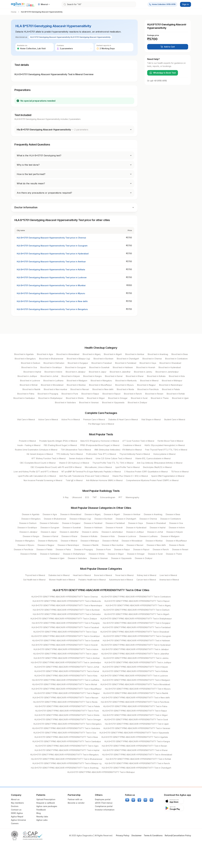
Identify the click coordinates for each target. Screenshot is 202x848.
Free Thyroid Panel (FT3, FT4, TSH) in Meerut (166, 449)
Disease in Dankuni (27, 523)
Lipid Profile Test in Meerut (127, 467)
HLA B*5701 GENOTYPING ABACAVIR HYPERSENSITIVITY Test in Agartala (134, 737)
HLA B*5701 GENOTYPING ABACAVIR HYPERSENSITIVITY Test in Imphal (67, 750)
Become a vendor (76, 803)
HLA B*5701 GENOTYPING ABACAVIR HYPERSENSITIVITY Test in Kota (65, 675)
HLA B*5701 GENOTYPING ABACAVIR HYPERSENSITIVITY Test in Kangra (137, 741)
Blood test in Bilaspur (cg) (78, 358)
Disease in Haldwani (93, 527)
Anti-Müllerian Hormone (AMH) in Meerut (104, 480)
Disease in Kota (108, 536)
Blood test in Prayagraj (48, 394)
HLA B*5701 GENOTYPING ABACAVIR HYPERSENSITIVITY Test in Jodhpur (138, 662)
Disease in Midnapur (90, 541)
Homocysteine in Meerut (164, 454)
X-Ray (66, 497)
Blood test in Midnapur (172, 380)
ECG (87, 497)
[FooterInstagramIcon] (133, 800)
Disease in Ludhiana (148, 536)
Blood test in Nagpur (146, 385)
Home (13, 12)
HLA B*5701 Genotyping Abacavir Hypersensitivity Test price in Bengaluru (52, 309)
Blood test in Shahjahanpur (50, 398)
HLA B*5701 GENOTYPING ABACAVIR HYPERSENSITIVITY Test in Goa (64, 732)
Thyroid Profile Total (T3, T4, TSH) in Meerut (112, 463)
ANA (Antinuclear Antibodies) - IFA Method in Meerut (118, 449)
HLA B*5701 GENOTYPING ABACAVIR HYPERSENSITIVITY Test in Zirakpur (64, 618)
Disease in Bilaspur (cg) (80, 519)
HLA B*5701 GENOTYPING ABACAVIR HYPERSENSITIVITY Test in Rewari (134, 746)
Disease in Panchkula (23, 549)
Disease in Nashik (91, 545)
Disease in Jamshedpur (112, 532)
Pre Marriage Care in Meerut (101, 424)
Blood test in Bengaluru (25, 358)
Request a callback (45, 803)
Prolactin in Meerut (27, 441)
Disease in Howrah (114, 527)
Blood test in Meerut (149, 380)
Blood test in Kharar (135, 376)
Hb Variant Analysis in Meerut (40, 454)
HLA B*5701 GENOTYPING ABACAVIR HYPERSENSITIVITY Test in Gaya (65, 632)
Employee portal (102, 799)
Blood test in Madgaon (77, 380)
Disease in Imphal (157, 527)
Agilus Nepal (17, 816)
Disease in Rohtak (28, 554)
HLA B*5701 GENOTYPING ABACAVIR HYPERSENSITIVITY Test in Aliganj (138, 605)
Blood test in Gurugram (75, 367)
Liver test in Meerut (168, 575)
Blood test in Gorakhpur (51, 367)
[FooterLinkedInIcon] (145, 800)
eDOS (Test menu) (103, 803)
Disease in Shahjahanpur (74, 554)
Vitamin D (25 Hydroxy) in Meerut (74, 463)
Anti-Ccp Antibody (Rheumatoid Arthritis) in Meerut (159, 463)
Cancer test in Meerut (146, 579)
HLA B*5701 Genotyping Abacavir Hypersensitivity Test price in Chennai (51, 238)
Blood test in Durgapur (78, 363)
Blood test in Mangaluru (101, 380)
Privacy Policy (122, 835)
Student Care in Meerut (174, 419)
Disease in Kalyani (174, 532)
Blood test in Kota (177, 376)
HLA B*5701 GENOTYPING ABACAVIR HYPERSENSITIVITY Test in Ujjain (137, 724)
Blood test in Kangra (92, 376)
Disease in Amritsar (131, 514)
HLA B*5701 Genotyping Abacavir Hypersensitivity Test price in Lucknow (52, 277)
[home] (22, 4)
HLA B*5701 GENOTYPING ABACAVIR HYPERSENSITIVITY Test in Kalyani (135, 667)
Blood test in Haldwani (123, 367)
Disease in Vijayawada (121, 558)
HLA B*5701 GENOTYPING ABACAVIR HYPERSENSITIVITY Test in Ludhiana (65, 680)
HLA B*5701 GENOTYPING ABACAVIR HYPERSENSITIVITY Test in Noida (65, 702)
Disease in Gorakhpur (27, 527)
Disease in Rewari (180, 549)
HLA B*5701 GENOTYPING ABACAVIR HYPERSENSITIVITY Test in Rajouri (137, 601)
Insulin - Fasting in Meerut (28, 445)
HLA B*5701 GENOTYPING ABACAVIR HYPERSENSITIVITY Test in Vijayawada (134, 732)
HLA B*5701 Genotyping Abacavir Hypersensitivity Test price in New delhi (52, 301)
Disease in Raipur (122, 549)
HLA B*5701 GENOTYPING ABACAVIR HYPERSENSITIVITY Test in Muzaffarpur (67, 689)
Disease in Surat (155, 554)
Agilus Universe (18, 820)
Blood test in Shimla (75, 398)
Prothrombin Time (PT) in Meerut (101, 454)
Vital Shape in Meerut (151, 419)
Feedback (41, 810)
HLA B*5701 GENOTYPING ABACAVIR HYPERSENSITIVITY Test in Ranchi (137, 763)
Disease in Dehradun (49, 523)
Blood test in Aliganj (91, 354)
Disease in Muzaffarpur (176, 541)
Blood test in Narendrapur (170, 385)
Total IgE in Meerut (74, 480)
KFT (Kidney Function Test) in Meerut (49, 458)
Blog (38, 813)
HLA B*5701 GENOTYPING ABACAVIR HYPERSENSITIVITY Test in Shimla (67, 715)
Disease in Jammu (90, 532)
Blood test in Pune (70, 394)
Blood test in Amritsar (134, 354)
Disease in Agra (50, 514)
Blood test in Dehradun (54, 363)
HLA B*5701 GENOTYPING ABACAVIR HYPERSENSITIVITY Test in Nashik (135, 693)
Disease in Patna (63, 549)
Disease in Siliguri (116, 554)
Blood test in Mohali (29, 385)
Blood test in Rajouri (112, 394)
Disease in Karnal (50, 536)
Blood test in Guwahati (99, 367)
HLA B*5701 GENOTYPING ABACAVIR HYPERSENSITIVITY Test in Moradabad (135, 684)
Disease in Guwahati (72, 527)
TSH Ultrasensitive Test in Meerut (76, 449)
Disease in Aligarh (112, 514)
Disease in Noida (176, 545)
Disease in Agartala (30, 514)
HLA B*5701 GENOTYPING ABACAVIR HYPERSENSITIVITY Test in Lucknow (134, 675)
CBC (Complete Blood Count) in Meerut (38, 463)
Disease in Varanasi (99, 558)
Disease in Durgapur (71, 523)
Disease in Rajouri (141, 549)
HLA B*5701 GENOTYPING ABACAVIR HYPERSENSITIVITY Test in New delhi (136, 697)
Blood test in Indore (53, 372)
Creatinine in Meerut (132, 445)
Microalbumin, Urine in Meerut (98, 467)
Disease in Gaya (135, 523)
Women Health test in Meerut (62, 579)
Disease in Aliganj (92, 514)
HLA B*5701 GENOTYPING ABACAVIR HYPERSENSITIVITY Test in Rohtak (138, 759)
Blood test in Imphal (32, 372)
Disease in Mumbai (154, 541)
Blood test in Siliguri (96, 398)
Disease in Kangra (31, 536)
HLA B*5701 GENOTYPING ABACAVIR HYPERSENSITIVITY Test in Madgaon (136, 680)
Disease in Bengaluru (31, 519)
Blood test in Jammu (143, 372)
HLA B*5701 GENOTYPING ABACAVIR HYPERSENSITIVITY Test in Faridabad (136, 627)
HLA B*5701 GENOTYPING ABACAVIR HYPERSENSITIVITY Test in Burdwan (66, 610)
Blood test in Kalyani (71, 376)
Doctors (14, 806)
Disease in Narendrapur (68, 545)
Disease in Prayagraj (83, 549)
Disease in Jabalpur (28, 532)
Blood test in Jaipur (97, 372)
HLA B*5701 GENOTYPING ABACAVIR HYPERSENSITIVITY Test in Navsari (65, 697)
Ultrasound (77, 497)
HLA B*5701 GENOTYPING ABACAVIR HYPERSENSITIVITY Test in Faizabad (65, 627)
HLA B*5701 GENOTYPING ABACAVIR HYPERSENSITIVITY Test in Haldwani (136, 640)
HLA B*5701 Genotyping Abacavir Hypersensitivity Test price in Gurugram (52, 245)
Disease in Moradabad (132, 541)
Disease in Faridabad (115, 523)
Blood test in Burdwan (103, 358)
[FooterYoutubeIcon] (127, 800)
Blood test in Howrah (145, 367)
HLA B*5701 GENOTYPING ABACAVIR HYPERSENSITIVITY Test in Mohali (64, 684)
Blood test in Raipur (90, 394)
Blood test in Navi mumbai (55, 389)
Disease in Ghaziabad (156, 523)
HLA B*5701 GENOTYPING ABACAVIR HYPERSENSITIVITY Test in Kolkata (135, 671)
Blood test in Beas (179, 354)
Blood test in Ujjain (180, 398)
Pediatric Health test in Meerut (92, 579)
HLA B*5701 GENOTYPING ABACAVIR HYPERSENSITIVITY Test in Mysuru (138, 689)
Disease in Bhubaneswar (55, 519)
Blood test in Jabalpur (75, 372)
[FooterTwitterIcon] (151, 800)
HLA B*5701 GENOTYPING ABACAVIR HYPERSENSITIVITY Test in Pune (67, 711)
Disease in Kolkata (89, 536)
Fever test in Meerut (124, 575)
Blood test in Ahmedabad (67, 354)
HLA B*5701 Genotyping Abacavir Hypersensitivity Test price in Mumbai (51, 285)
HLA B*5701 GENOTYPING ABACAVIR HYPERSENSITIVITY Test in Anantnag (64, 768)
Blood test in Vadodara (65, 402)
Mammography (132, 497)
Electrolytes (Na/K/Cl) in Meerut (157, 467)
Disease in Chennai (148, 519)
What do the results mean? (31, 183)
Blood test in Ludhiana (53, 380)
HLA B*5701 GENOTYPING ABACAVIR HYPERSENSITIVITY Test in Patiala (67, 706)
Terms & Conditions (153, 835)
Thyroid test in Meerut (35, 575)
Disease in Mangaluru (25, 541)
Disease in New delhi (156, 545)
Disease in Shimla (96, 554)
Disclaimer (137, 835)
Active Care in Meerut (48, 419)
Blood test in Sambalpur (24, 398)
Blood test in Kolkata (156, 376)
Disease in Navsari (135, 545)
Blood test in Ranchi (133, 394)
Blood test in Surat (139, 398)
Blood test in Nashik (31, 389)
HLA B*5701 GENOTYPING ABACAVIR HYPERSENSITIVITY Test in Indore (66, 649)
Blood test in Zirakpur (137, 402)
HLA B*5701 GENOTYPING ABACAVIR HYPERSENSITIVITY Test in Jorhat (66, 667)
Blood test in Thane (160, 398)
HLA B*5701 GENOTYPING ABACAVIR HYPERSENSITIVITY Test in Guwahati (65, 640)
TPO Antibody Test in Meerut (69, 454)
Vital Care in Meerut (26, 419)
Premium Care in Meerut (94, 419)
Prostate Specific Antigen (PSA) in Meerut (58, 441)
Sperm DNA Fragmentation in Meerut (167, 476)
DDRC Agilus (17, 813)
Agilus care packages (46, 806)
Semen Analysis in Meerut (80, 458)
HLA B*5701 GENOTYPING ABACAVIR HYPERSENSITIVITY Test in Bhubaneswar (66, 759)
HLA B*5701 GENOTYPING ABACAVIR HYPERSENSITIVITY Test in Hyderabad (135, 645)
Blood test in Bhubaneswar (51, 358)
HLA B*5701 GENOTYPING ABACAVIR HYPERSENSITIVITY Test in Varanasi (136, 728)
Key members (17, 803)
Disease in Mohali (110, 541)
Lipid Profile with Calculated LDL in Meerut (37, 476)
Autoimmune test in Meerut (121, 579)
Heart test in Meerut (82, 575)
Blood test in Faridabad (125, 363)
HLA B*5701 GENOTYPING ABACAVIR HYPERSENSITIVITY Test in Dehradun (67, 614)
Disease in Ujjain (57, 558)
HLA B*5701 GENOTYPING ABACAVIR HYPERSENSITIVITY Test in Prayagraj (65, 623)
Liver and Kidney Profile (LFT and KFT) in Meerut (36, 471)
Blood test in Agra (45, 354)
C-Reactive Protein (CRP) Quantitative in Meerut (146, 471)
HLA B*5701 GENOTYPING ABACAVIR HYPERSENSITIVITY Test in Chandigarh (136, 768)
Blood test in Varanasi (89, 402)
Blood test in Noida (125, 389)
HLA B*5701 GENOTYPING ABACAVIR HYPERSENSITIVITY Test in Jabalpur (135, 649)
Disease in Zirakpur (143, 558)
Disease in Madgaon (170, 536)
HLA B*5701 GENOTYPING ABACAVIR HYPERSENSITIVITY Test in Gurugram (137, 636)
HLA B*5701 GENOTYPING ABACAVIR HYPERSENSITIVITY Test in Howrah (65, 645)
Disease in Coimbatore (170, 519)
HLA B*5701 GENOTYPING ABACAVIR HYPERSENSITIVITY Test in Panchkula (135, 702)
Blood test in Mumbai (76, 385)
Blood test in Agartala (24, 354)
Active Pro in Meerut (70, 419)
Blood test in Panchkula (148, 389)
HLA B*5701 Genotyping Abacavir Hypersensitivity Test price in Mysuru (51, 293)
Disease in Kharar (69, 536)
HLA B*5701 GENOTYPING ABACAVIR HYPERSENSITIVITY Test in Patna (135, 706)
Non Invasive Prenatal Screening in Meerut (43, 480)
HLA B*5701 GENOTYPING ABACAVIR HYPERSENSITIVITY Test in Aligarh (136, 614)
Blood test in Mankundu (126, 380)
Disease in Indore (177, 527)
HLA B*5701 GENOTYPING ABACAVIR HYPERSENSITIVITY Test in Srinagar (67, 719)
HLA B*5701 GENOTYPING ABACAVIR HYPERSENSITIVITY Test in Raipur (134, 711)
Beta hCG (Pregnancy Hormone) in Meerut (100, 441)
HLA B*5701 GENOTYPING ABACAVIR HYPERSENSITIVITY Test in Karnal (66, 671)
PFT (120, 497)
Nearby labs (42, 816)
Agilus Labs (42, 820)
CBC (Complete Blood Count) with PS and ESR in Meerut (56, 467)
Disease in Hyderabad (136, 527)
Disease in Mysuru (26, 545)
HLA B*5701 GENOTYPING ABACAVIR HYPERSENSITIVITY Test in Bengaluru (67, 724)
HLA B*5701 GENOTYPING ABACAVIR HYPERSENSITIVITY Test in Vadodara (66, 728)
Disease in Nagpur (46, 545)
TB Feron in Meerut (180, 471)
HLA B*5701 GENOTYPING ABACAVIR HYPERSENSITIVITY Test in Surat (136, 719)
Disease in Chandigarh (126, 519)
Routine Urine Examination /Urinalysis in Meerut (36, 449)
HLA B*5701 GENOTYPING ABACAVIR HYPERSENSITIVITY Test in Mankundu (67, 601)
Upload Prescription (45, 799)
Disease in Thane (174, 554)
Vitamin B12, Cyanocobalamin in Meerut (153, 458)
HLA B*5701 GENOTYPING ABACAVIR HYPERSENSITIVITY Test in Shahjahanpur (136, 618)
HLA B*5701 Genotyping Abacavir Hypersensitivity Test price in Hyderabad (52, 253)
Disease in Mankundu (47, 541)
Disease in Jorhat (155, 532)
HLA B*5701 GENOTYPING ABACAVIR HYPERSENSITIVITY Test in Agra (66, 746)
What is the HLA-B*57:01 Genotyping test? (39, 155)
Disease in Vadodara (77, 558)
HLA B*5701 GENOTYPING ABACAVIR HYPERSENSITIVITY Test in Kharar (135, 750)
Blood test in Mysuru (124, 385)
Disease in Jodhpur (135, 532)
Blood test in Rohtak (176, 394)
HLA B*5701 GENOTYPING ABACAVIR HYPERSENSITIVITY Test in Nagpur (67, 693)
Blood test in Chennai (152, 358)
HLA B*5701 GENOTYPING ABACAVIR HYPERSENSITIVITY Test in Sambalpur (66, 741)
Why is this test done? (28, 164)
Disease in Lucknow (127, 536)
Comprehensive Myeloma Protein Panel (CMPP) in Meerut (152, 480)
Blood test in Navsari (79, 389)
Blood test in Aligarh (113, 354)
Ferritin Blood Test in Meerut (170, 441)
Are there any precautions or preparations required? (44, 192)
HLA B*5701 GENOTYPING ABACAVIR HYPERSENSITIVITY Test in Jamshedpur (66, 662)
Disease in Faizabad (93, 523)
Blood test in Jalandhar (120, 372)
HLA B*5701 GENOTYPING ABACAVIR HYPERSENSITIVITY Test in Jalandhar (135, 653)
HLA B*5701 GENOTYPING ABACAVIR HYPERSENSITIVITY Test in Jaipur (65, 653)
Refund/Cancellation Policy (178, 835)
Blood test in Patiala (171, 389)
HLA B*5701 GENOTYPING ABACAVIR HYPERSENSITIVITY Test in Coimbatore (136, 596)
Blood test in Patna (25, 394)
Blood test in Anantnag (158, 354)
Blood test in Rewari (154, 394)
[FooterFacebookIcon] (139, 800)
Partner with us (75, 799)
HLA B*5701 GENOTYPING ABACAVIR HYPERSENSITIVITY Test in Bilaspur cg (66, 763)
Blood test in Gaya (148, 363)
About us (15, 799)
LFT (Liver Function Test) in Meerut (138, 441)
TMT (94, 497)
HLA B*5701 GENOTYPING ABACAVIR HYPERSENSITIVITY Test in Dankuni (136, 610)
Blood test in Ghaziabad (170, 363)
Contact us (16, 810)
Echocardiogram (107, 497)
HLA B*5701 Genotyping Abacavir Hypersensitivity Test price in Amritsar (51, 261)
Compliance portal (104, 806)
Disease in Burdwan (103, 519)
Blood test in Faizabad (102, 363)
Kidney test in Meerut (146, 575)
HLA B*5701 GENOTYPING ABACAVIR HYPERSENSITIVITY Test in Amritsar (67, 658)
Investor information (104, 810)
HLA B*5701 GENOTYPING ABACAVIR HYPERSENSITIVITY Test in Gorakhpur (65, 636)
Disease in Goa (176, 523)
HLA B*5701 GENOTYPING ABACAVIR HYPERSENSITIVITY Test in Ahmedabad (137, 754)
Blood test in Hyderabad (170, 367)
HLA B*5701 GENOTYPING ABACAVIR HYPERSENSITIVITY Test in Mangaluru (64, 754)
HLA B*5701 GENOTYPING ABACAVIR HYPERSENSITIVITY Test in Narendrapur (67, 605)
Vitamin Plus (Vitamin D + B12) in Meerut (130, 476)
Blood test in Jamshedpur (167, 372)
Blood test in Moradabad (52, 385)
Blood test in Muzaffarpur (100, 385)
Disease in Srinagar (136, 554)
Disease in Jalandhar (69, 532)
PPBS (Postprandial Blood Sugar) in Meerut (99, 445)
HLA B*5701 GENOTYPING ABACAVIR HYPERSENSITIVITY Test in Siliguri (135, 715)
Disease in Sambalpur (50, 554)
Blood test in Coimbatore (176, 358)
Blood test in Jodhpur (27, 376)
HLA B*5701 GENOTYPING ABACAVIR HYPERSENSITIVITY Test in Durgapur (136, 623)
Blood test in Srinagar (118, 398)
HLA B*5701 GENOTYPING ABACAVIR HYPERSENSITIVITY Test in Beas (66, 737)
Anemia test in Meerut (169, 579)
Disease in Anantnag (153, 514)
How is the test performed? (31, 174)
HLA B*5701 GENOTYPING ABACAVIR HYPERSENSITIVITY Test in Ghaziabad (134, 632)
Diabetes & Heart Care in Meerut (123, 419)
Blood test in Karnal (113, 376)
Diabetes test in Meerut (59, 575)
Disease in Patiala (44, 549)
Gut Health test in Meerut (34, 579)
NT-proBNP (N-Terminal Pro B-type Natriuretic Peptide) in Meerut (91, 471)
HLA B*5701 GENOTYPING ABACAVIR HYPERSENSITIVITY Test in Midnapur (101, 772)
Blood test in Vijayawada (113, 402)
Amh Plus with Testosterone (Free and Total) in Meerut (84, 476)
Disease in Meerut (69, 541)
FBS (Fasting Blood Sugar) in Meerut (60, 445)
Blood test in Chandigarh (128, 358)
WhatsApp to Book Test (164, 73)
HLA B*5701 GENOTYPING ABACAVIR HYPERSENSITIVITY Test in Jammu (135, 658)
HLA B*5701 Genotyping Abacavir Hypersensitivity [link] (42, 12)
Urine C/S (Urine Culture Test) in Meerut (114, 458)
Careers (15, 823)
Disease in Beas (173, 514)
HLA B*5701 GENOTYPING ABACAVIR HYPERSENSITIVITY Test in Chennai (64, 596)
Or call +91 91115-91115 (157, 81)
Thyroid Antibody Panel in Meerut (134, 454)
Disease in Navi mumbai (112, 545)
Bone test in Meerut (103, 575)
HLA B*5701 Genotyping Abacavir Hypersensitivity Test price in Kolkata (51, 269)
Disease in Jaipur (48, 532)
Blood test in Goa (29, 367)
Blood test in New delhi (102, 389)
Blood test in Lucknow (30, 380)
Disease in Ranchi (161, 549)
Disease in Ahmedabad (70, 514)
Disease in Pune (103, 549)
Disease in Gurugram (50, 527)
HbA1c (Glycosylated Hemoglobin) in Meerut (165, 445)
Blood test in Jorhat (49, 376)
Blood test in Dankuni (30, 363)
